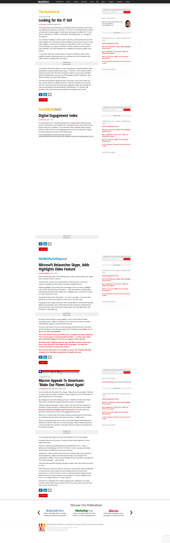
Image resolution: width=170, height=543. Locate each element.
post (78, 123)
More (92, 2)
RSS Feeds (78, 524)
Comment (43, 100)
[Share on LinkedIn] (45, 94)
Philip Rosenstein (45, 389)
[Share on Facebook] (40, 94)
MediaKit (60, 524)
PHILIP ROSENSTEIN (108, 382)
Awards (75, 2)
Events (68, 2)
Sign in (103, 2)
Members (84, 2)
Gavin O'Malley (45, 273)
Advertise (120, 2)
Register (111, 2)
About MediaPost (52, 524)
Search (97, 1)
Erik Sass (43, 24)
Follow (128, 2)
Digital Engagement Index (110, 43)
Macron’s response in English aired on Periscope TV (57, 410)
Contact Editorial (69, 524)
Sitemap (84, 524)
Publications (59, 2)
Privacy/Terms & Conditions (96, 524)
